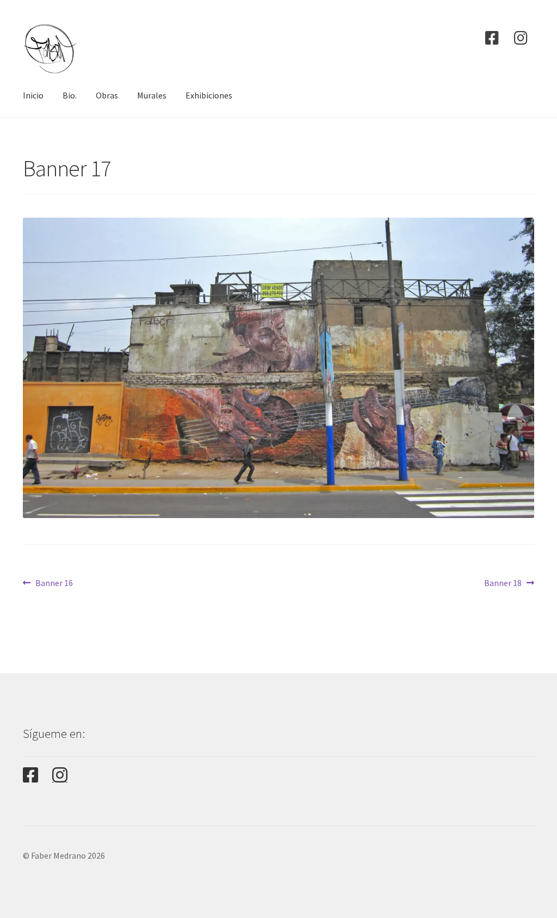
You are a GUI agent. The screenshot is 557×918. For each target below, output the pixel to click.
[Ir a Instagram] (521, 38)
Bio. (70, 95)
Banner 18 (503, 582)
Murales (151, 95)
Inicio (33, 95)
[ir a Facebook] (492, 38)
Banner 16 (54, 582)
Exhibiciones (208, 95)
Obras (107, 95)
